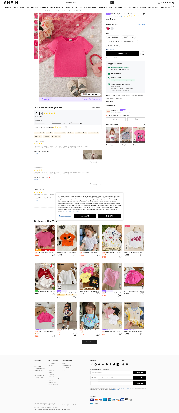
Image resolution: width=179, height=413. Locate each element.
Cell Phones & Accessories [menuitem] (131, 7)
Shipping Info (51, 363)
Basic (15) (49, 132)
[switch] (65, 127)
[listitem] (112, 135)
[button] (170, 2)
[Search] (112, 2)
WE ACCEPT (93, 396)
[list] (105, 364)
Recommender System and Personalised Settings (47, 409)
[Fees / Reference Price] (115, 19)
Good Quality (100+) (81, 132)
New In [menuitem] (16, 7)
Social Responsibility (39, 368)
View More (89, 342)
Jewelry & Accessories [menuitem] (90, 7)
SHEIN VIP (51, 376)
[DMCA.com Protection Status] (96, 403)
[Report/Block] (100, 162)
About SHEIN (37, 366)
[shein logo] (11, 2)
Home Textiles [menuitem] (118, 7)
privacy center (115, 389)
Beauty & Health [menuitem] (102, 7)
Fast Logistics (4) (39, 132)
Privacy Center (38, 405)
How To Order (51, 370)
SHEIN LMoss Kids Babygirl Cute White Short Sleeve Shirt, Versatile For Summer (45, 331)
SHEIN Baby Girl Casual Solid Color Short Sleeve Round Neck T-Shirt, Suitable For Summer (89, 252)
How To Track (51, 372)
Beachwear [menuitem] (34, 7)
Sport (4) (70, 132)
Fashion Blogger (38, 370)
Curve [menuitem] (80, 7)
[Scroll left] (171, 7)
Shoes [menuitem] (110, 7)
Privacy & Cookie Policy (127, 388)
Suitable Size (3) (94, 132)
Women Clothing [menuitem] (24, 7)
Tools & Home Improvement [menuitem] (167, 7)
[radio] (108, 28)
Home (35, 11)
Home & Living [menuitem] (44, 7)
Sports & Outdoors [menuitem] (153, 7)
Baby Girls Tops (57, 11)
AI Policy (36, 407)
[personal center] (159, 2)
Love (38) (46, 136)
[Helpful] (91, 162)
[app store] (123, 365)
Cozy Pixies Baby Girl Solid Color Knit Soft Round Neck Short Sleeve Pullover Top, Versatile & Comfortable (112, 293)
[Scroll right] (173, 7)
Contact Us (65, 363)
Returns (50, 365)
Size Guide (51, 374)
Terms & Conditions (73, 405)
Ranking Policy (52, 382)
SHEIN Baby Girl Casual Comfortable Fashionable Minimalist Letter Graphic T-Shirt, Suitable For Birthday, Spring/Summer (134, 252)
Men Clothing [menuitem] (69, 7)
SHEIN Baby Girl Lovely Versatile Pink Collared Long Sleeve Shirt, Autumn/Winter (134, 291)
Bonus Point (65, 368)
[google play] (127, 365)
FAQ (63, 370)
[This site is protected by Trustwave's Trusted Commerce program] (91, 403)
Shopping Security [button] (116, 77)
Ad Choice (55, 407)
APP (123, 360)
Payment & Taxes (66, 365)
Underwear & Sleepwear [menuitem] (56, 7)
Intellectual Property (46, 407)
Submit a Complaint (39, 377)
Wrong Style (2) (56, 136)
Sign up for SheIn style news (99, 369)
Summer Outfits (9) (60, 132)
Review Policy (38, 116)
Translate (36, 153)
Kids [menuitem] (75, 7)
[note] (45, 250)
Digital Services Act (39, 375)
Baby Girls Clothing (47, 11)
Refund (50, 368)
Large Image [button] (141, 24)
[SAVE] (142, 53)
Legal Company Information (38, 363)
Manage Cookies (62, 405)
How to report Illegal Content (53, 379)
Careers (36, 373)
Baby (39, 11)
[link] (162, 2)
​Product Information (53, 384)
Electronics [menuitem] (143, 7)
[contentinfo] (118, 399)
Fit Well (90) (38, 136)
